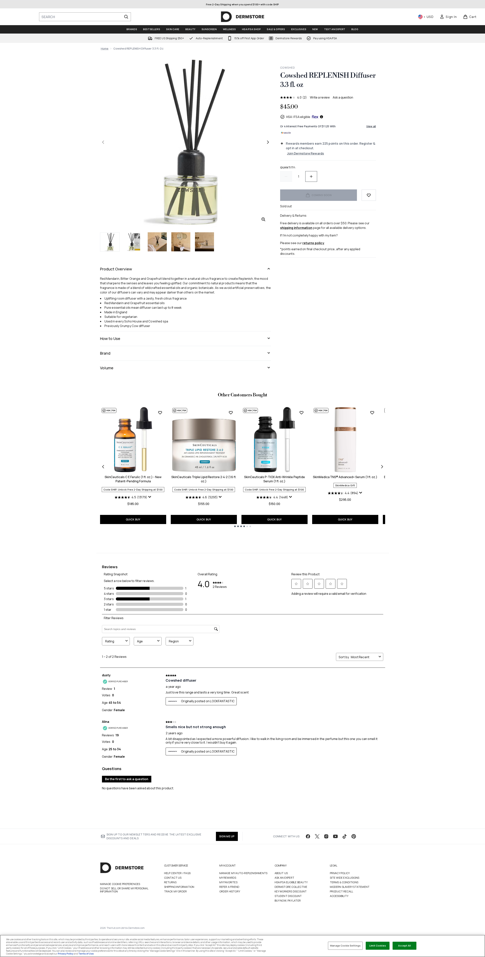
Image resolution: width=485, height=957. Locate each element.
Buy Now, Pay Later (288, 900)
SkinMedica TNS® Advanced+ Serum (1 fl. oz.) (345, 477)
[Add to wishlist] (369, 195)
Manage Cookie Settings (345, 945)
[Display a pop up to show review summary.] (150, 497)
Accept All (404, 945)
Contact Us (173, 877)
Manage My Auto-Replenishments (243, 873)
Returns (170, 882)
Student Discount (288, 896)
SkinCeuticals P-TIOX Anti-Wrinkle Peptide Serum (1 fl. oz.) (274, 479)
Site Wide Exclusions (344, 877)
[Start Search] (126, 17)
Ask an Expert (284, 877)
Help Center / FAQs (177, 873)
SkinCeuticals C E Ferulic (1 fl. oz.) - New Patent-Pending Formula (133, 479)
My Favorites (228, 882)
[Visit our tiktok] (344, 836)
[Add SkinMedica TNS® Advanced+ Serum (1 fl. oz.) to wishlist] (372, 412)
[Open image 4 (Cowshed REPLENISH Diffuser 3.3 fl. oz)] (180, 241)
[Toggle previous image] (103, 142)
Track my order (175, 891)
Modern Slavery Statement (350, 887)
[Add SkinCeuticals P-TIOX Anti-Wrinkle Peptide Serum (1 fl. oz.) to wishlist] (301, 412)
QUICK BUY (133, 519)
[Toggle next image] (268, 142)
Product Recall (341, 891)
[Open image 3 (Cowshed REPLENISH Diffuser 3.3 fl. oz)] (157, 241)
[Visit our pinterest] (353, 836)
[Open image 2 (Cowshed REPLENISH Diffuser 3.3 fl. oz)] (133, 241)
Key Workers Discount (291, 891)
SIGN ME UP (227, 836)
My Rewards (227, 877)
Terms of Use (86, 953)
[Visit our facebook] (308, 836)
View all (371, 126)
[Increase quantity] (311, 176)
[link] (448, 17)
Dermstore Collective (291, 887)
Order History (229, 891)
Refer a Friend (229, 887)
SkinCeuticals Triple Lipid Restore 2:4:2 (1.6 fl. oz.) (203, 479)
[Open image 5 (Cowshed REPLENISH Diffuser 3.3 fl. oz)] (204, 241)
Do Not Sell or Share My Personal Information (124, 890)
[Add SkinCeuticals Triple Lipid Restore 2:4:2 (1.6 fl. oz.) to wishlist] (230, 412)
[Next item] (382, 467)
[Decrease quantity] (286, 176)
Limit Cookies (377, 945)
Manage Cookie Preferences (120, 884)
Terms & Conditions (344, 882)
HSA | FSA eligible (298, 117)
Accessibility (339, 896)
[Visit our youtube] (335, 836)
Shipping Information (179, 887)
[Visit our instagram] (326, 836)
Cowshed (287, 67)
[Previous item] (103, 467)
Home (105, 48)
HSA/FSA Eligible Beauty (291, 882)
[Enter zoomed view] (263, 219)
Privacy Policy (340, 873)
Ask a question (343, 97)
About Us (281, 873)
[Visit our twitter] (317, 836)
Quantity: (288, 167)
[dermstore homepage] (243, 16)
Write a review (320, 97)
